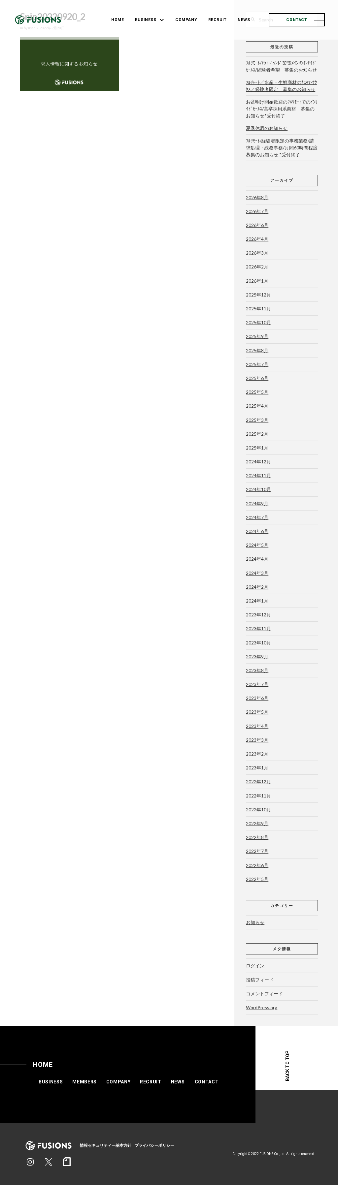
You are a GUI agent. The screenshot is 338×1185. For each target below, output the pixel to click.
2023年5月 (257, 712)
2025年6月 (257, 378)
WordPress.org (261, 1007)
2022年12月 (258, 781)
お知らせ (255, 922)
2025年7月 (257, 364)
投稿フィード (260, 979)
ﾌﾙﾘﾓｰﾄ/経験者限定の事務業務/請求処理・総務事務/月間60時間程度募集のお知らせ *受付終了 (282, 147)
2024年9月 (257, 503)
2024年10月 (258, 489)
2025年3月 (257, 420)
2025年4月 (257, 406)
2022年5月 (257, 879)
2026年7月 (257, 211)
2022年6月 (257, 865)
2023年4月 (257, 726)
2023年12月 (258, 614)
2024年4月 (257, 559)
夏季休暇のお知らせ (266, 128)
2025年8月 (257, 350)
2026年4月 (257, 239)
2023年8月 (257, 670)
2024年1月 (257, 601)
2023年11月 (258, 628)
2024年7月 (257, 517)
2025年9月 (257, 336)
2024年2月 (257, 587)
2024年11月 (258, 475)
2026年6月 (257, 225)
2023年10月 (258, 642)
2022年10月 (258, 809)
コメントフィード (264, 993)
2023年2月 (257, 754)
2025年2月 (257, 434)
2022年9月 (257, 823)
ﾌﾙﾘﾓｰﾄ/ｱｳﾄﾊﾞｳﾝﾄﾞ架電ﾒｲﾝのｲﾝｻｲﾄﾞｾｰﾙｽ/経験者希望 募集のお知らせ (281, 66)
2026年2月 (257, 266)
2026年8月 (257, 197)
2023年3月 (257, 740)
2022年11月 (258, 795)
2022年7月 (257, 851)
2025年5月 (257, 392)
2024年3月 (257, 573)
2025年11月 (258, 308)
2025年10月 (258, 322)
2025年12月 (258, 294)
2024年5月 (257, 545)
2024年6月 (257, 531)
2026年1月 (257, 281)
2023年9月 (257, 656)
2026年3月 (257, 253)
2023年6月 (257, 698)
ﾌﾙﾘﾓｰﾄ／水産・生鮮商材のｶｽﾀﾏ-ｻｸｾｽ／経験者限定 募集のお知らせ (281, 85)
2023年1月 (257, 767)
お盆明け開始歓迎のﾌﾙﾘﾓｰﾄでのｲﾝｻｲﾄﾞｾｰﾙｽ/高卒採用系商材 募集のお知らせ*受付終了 (282, 108)
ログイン (255, 965)
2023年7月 (257, 684)
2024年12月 (258, 461)
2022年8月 (257, 837)
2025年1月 (257, 448)
